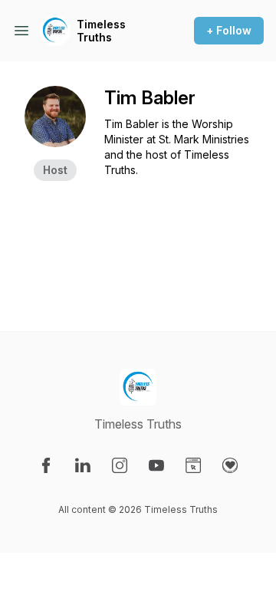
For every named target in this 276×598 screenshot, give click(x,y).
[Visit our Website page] (193, 465)
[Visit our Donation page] (230, 465)
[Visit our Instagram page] (119, 465)
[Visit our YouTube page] (156, 465)
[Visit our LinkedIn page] (82, 465)
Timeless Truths (101, 31)
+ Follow (228, 30)
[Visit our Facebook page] (46, 465)
